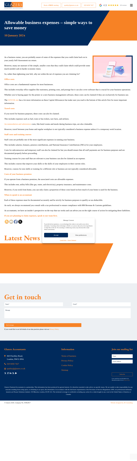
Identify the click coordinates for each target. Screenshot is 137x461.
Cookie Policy (63, 240)
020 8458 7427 (89, 5)
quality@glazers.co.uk (71, 5)
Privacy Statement (72, 240)
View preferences (81, 235)
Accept (56, 235)
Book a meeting (51, 5)
